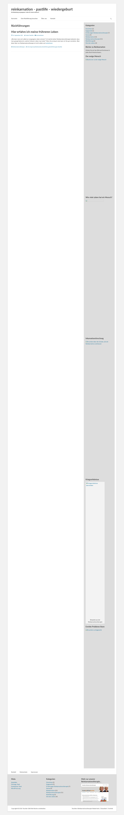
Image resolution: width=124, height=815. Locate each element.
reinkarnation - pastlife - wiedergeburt (42, 9)
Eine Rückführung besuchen (29, 18)
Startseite (14, 18)
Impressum (34, 772)
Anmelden (14, 782)
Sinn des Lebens (90, 43)
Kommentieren (40, 35)
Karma (88, 35)
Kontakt (52, 18)
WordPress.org (16, 788)
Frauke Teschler (29, 35)
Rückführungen (53, 47)
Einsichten (89, 29)
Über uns (44, 18)
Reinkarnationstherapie (19, 47)
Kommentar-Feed (16, 786)
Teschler (60, 47)
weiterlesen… (49, 43)
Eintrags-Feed (15, 784)
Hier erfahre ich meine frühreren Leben (34, 32)
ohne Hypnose (31, 47)
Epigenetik (89, 31)
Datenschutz (23, 772)
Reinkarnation (38, 47)
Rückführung (45, 47)
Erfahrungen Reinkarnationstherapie (97, 33)
